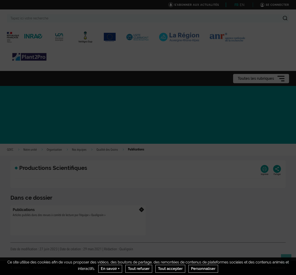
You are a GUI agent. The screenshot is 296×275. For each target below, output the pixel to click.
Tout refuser (139, 268)
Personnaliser (203, 268)
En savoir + (110, 268)
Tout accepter (170, 268)
